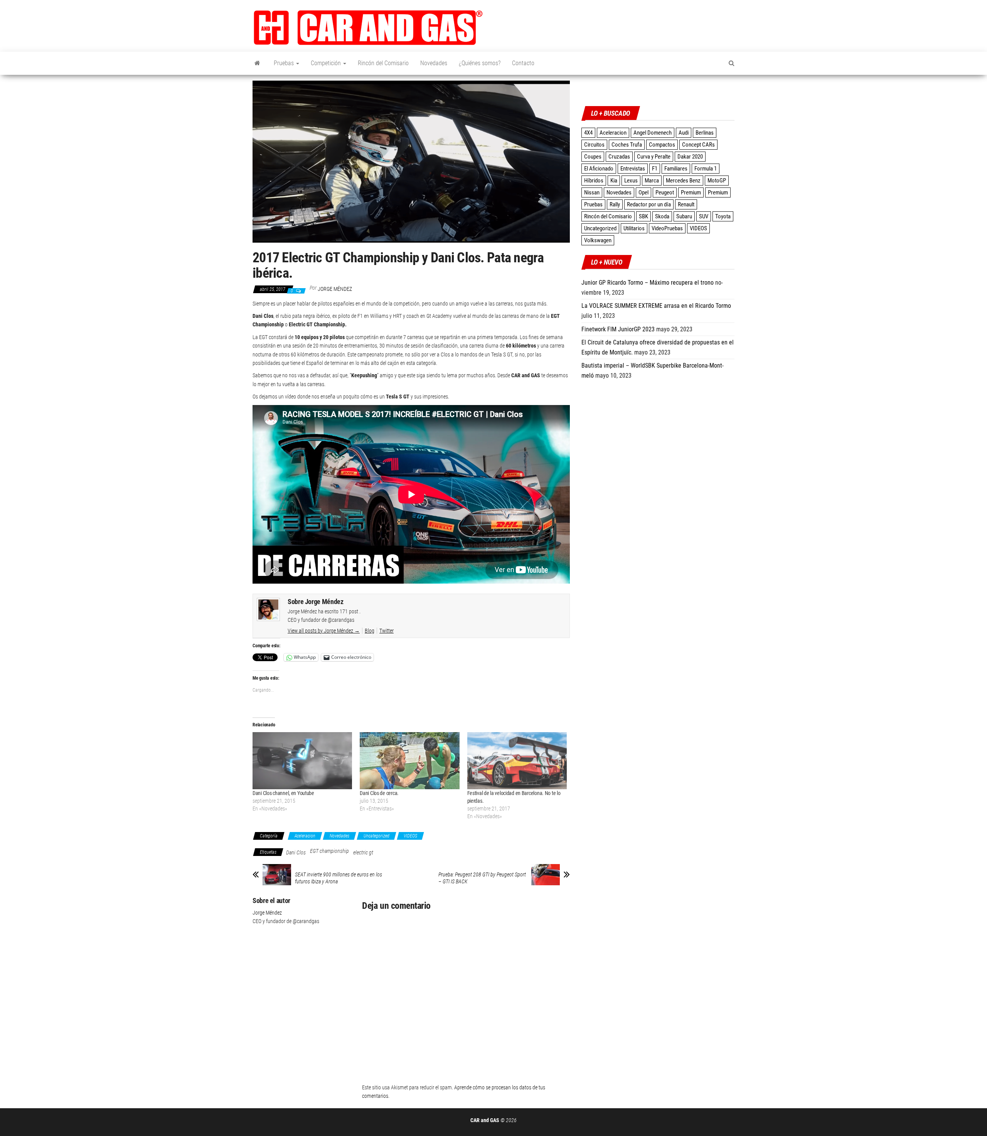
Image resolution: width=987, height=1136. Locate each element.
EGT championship (329, 851)
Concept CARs (698, 144)
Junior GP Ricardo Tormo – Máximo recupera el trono (647, 282)
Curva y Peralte (653, 156)
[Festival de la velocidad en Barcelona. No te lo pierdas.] (517, 760)
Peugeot (664, 192)
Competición (326, 63)
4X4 (588, 132)
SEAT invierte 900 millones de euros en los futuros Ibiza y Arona (338, 877)
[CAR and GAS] (257, 63)
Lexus (631, 180)
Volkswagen (597, 240)
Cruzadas (619, 156)
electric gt (363, 852)
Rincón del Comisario (383, 63)
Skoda (662, 216)
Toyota (723, 216)
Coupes (592, 156)
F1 (654, 168)
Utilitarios (634, 228)
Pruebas (284, 63)
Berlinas (705, 132)
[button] (368, 28)
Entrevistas (632, 168)
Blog (369, 631)
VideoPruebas (667, 228)
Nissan (592, 192)
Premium (691, 192)
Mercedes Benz (683, 180)
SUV (703, 216)
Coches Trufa (626, 144)
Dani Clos (296, 852)
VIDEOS (410, 836)
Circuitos (594, 144)
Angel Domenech (652, 132)
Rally (615, 204)
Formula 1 (705, 168)
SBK (643, 216)
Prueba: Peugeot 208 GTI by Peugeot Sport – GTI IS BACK (482, 877)
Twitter (386, 631)
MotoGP (716, 180)
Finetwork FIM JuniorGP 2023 (618, 329)
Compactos (662, 144)
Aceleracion (305, 836)
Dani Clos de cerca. (379, 793)
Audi (684, 132)
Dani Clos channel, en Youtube (283, 793)
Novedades (433, 63)
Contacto (523, 63)
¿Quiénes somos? (479, 63)
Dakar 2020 (690, 156)
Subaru (684, 216)
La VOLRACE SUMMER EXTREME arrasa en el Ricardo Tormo (656, 305)
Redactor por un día (649, 204)
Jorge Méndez (335, 289)
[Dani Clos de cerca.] (409, 760)
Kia (613, 180)
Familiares (675, 168)
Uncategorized (376, 836)
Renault (686, 204)
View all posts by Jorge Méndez (324, 631)
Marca (652, 180)
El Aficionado (598, 168)
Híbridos (593, 180)
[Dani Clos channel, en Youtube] (302, 760)
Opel (643, 192)
